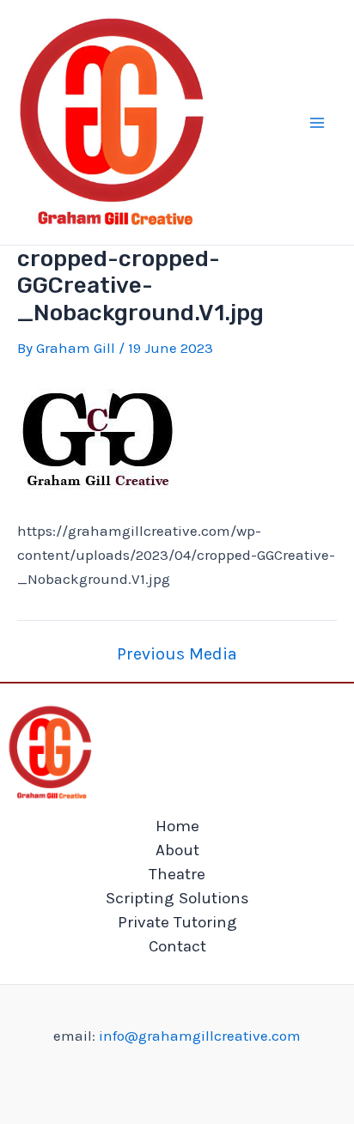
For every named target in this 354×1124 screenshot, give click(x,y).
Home (177, 826)
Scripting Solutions (177, 898)
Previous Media (177, 654)
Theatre (177, 874)
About (177, 850)
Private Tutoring (177, 922)
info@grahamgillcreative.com (200, 1035)
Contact (177, 946)
